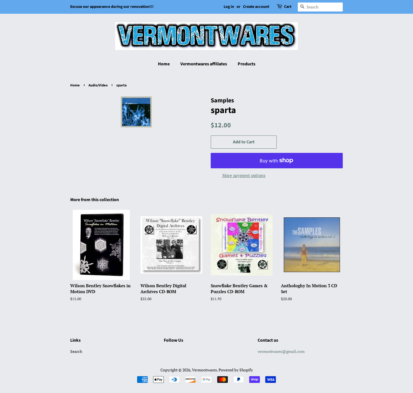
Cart (287, 7)
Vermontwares (204, 370)
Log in (229, 7)
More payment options (244, 175)
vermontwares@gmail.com (281, 351)
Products (246, 64)
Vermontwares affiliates (203, 64)
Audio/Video (98, 85)
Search (76, 351)
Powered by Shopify (236, 370)
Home (164, 64)
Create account (256, 7)
